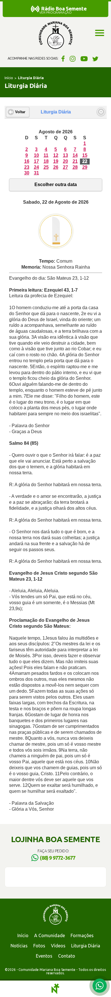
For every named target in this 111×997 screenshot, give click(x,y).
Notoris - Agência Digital (55, 988)
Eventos (44, 955)
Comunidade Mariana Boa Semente (55, 35)
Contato (66, 955)
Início (9, 78)
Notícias (19, 945)
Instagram (72, 58)
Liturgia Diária (85, 945)
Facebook (62, 58)
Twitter (95, 58)
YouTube (84, 58)
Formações (82, 935)
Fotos (39, 945)
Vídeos (58, 945)
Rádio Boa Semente (64, 8)
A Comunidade (49, 935)
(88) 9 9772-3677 (57, 858)
